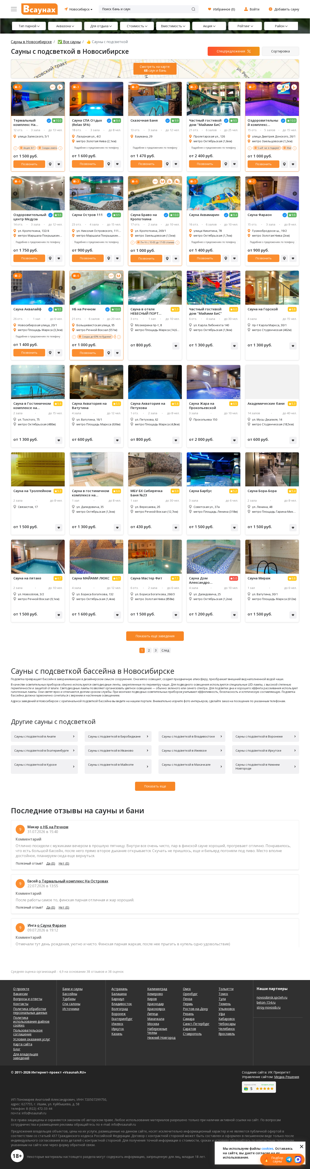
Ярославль (227, 1034)
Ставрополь (192, 1034)
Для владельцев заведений (25, 1056)
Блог (16, 1049)
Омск (187, 989)
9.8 (293, 215)
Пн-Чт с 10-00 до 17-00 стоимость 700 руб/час (165, 242)
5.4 (293, 491)
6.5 (235, 404)
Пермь (188, 1004)
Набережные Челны (157, 1030)
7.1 (176, 578)
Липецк (152, 1014)
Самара (188, 1019)
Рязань (188, 1014)
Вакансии (20, 994)
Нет (64, 863)
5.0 (235, 578)
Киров (152, 999)
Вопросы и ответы (27, 999)
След (165, 650)
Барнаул (117, 999)
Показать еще (155, 786)
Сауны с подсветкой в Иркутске (258, 750)
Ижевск (117, 1024)
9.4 (118, 121)
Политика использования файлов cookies (31, 1021)
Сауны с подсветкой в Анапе (35, 736)
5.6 (59, 404)
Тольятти (226, 989)
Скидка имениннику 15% (56, 147)
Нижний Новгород (161, 1037)
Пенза (187, 999)
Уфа (222, 1014)
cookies (267, 1148)
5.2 (235, 491)
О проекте (21, 989)
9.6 (59, 215)
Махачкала (155, 1019)
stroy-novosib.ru (268, 1007)
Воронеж (118, 1014)
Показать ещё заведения (155, 636)
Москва (153, 1024)
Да (50, 863)
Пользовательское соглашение (28, 1032)
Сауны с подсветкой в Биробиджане (114, 736)
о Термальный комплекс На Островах (73, 881)
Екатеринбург (122, 1019)
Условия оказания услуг (31, 1039)
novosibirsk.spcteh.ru (272, 997)
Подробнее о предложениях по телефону (96, 147)
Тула (222, 999)
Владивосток (121, 1004)
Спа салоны (71, 1004)
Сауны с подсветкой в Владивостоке (188, 736)
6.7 (59, 578)
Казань (116, 1034)
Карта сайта (22, 1044)
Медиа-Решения (286, 1077)
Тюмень (225, 1004)
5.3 (176, 309)
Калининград (157, 989)
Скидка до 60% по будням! (96, 336)
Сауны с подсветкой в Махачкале (186, 764)
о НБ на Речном (54, 826)
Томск (223, 994)
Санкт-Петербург (196, 1024)
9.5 (235, 121)
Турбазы (69, 999)
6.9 (176, 491)
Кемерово (155, 994)
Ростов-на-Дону (195, 1009)
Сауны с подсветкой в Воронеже (259, 736)
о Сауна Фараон (51, 925)
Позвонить (29, 164)
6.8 (293, 309)
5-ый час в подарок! (268, 147)
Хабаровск (227, 1019)
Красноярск (156, 1009)
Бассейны (69, 994)
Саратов (189, 1029)
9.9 (176, 121)
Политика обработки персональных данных (30, 1011)
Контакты (20, 1004)
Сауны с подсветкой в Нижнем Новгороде (258, 766)
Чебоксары (227, 1024)
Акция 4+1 (28, 147)
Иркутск (117, 1029)
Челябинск (227, 1029)
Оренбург (190, 994)
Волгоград (119, 1009)
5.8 (176, 404)
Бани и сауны (72, 989)
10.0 (58, 121)
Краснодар (155, 1004)
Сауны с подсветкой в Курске (35, 764)
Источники (70, 1009)
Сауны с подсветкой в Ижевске (184, 750)
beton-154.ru (266, 1002)
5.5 (118, 404)
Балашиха (119, 994)
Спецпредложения (231, 51)
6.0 (235, 309)
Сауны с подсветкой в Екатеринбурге (41, 750)
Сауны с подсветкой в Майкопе (111, 764)
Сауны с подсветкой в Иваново (110, 750)
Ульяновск (227, 1009)
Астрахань (119, 989)
